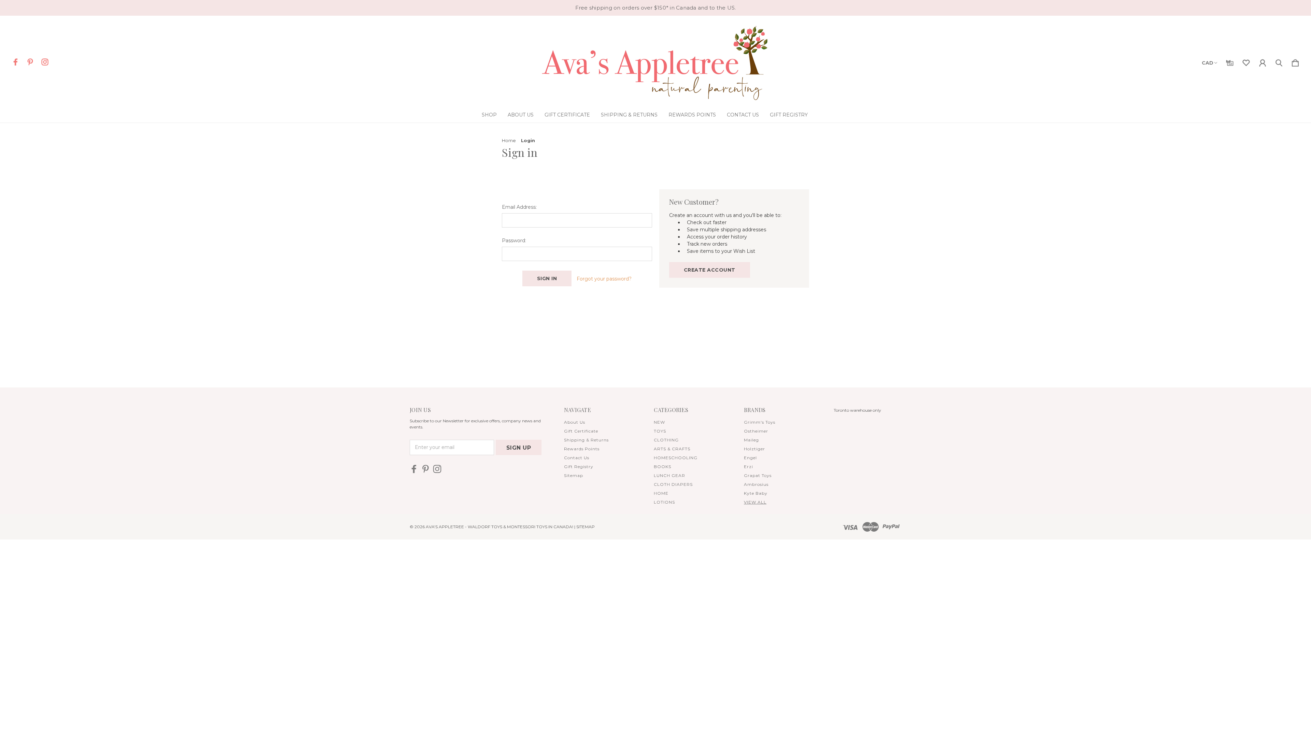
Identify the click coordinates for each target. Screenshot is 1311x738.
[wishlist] (1246, 61)
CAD (1207, 63)
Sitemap (573, 475)
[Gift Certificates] (1230, 61)
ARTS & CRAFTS (672, 448)
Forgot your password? (604, 279)
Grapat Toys (758, 475)
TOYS (660, 431)
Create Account (709, 270)
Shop (489, 114)
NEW (659, 422)
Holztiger (754, 448)
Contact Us (743, 114)
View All (755, 502)
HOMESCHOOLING (675, 457)
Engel (750, 457)
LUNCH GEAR (669, 475)
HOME (661, 493)
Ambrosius (756, 484)
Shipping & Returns (629, 114)
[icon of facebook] (15, 62)
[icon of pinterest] (30, 62)
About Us (521, 114)
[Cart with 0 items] (1295, 61)
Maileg (751, 439)
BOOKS (662, 466)
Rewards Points (692, 114)
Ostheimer (756, 431)
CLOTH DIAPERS (673, 484)
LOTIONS (664, 502)
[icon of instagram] (44, 62)
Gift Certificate (567, 114)
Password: (514, 240)
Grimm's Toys (759, 422)
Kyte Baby (755, 493)
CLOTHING (666, 439)
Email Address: (519, 207)
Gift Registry (789, 114)
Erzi (748, 466)
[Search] (1279, 61)
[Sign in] (1262, 61)
